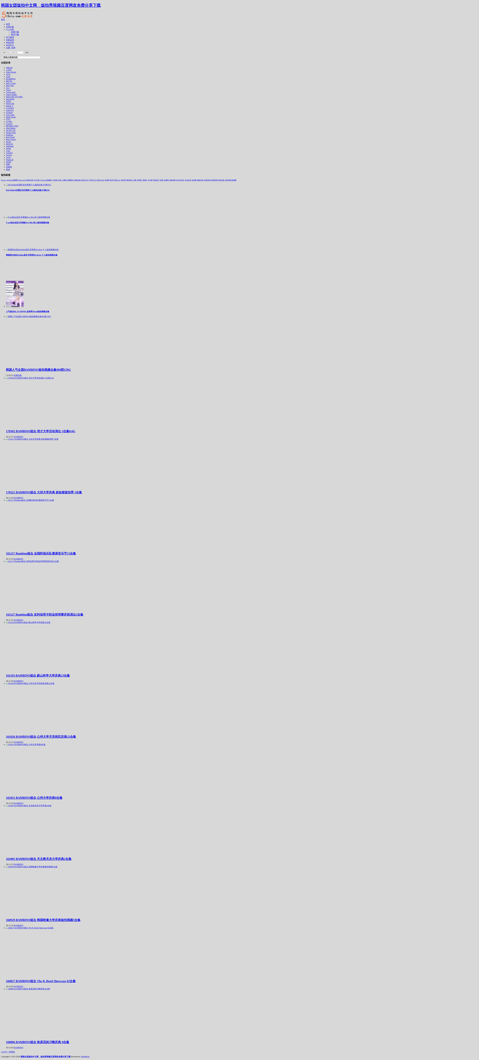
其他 (8, 169)
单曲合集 (77, 180)
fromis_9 (9, 106)
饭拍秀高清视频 (230, 180)
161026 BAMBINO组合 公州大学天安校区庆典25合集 (41, 736)
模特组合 (129, 180)
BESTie (9, 81)
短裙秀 (166, 180)
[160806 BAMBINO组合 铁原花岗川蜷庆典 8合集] (28, 989)
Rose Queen (11, 139)
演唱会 (144, 180)
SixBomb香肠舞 (45, 180)
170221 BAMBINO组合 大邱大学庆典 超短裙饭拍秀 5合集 (44, 492)
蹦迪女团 (200, 180)
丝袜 (59, 180)
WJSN (8, 162)
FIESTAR (10, 104)
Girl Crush (10, 115)
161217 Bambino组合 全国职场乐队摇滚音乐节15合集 (41, 553)
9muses (3, 180)
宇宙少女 (92, 180)
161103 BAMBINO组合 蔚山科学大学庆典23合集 (38, 675)
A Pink (8, 70)
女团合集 (10, 27)
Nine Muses (10, 128)
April (8, 77)
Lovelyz (9, 124)
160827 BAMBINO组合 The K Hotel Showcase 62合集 (41, 981)
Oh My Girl (10, 130)
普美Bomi (116, 180)
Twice (8, 157)
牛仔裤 (150, 180)
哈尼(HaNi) (85, 180)
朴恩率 (123, 180)
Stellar (8, 148)
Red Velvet (10, 137)
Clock (8, 90)
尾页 (13, 1052)
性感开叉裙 (109, 180)
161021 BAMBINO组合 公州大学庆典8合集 (34, 797)
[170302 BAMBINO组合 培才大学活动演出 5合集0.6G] (30, 378)
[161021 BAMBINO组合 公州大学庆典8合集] (26, 744)
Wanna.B (9, 160)
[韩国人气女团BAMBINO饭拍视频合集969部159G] (28, 316)
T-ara (8, 151)
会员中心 (10, 45)
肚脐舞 (194, 180)
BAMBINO (11, 79)
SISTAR (9, 144)
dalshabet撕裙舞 (12, 180)
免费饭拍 (70, 180)
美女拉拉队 (180, 180)
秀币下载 (15, 35)
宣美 (8, 164)
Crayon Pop (10, 92)
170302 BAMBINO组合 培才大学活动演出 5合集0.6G (40, 431)
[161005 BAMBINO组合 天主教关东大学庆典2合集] (29, 806)
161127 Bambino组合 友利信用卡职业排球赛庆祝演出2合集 (44, 614)
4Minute (9, 68)
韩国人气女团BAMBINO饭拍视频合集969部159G (38, 369)
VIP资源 (55, 180)
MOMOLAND (12, 126)
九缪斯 (64, 180)
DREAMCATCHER (14, 97)
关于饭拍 (10, 37)
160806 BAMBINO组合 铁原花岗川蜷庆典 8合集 (37, 1042)
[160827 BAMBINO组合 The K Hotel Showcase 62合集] (30, 928)
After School (11, 72)
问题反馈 (10, 40)
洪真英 (9, 167)
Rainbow (9, 135)
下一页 (8, 1052)
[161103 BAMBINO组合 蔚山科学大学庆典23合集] (28, 622)
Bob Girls (10, 86)
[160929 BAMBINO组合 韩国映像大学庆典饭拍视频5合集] (32, 867)
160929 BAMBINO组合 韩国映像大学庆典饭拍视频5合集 (43, 920)
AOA (8, 74)
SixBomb (9, 146)
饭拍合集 (221, 180)
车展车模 (207, 180)
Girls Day (10, 110)
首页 (3, 19)
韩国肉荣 (214, 180)
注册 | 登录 (10, 48)
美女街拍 (188, 180)
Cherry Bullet (11, 95)
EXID (8, 101)
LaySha (9, 121)
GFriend (9, 113)
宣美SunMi (100, 180)
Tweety (9, 155)
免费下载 (15, 32)
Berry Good (10, 83)
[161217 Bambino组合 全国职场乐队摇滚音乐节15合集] (30, 500)
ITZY (8, 119)
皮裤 (161, 180)
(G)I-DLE (10, 108)
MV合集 (37, 180)
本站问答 (10, 42)
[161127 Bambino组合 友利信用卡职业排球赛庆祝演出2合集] (32, 561)
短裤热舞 (172, 180)
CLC (8, 88)
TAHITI (9, 153)
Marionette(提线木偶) (25, 180)
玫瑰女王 (156, 180)
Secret (8, 142)
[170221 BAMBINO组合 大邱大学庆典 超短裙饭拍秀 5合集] (32, 439)
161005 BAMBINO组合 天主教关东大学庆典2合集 (38, 858)
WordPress (85, 1057)
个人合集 (10, 29)
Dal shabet (10, 99)
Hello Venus (11, 117)
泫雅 (134, 180)
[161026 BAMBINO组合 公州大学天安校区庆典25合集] (30, 683)
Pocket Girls (11, 133)
